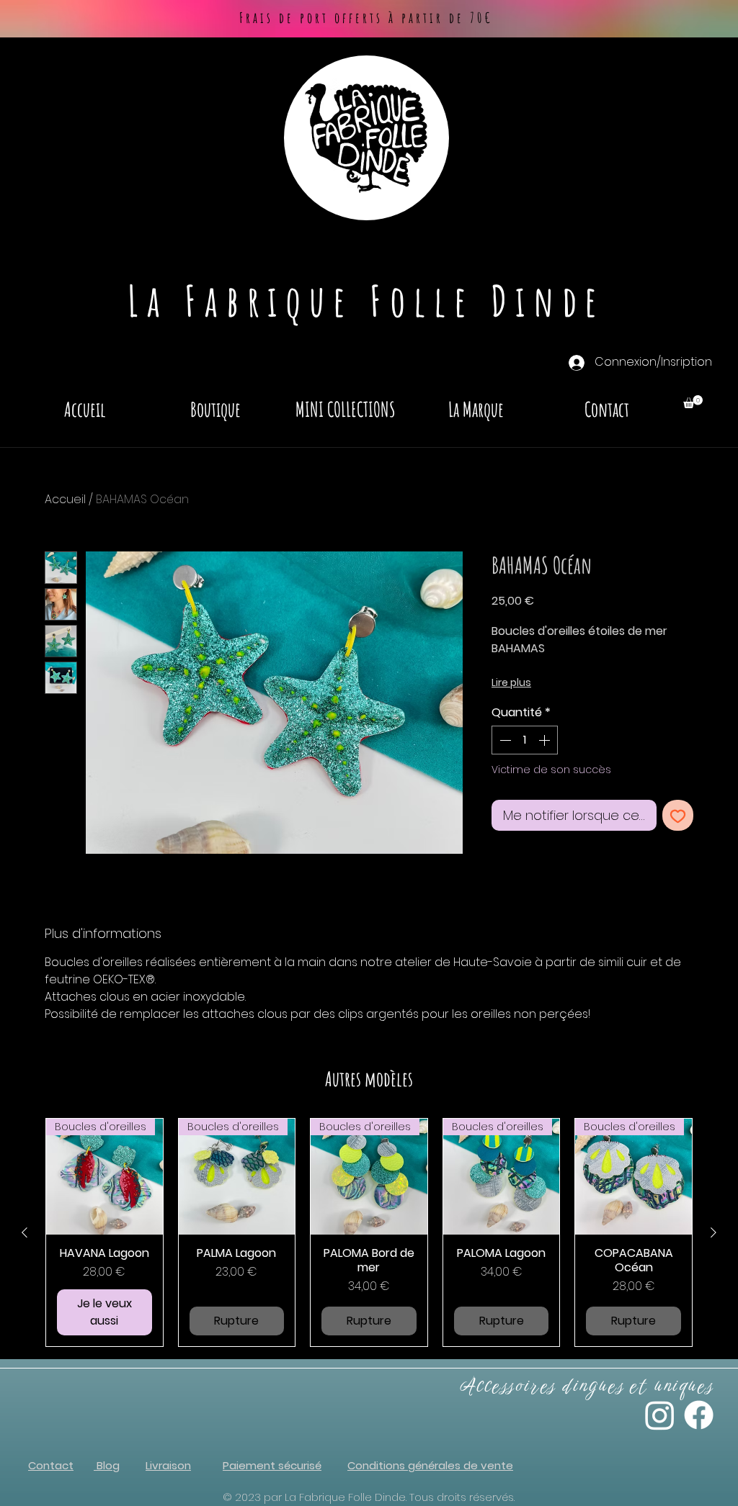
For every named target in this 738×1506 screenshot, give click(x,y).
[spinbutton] (524, 740)
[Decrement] (504, 740)
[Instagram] (660, 1415)
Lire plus (511, 682)
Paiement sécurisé (272, 1465)
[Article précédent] (24, 1232)
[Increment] (545, 740)
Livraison (168, 1465)
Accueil (65, 499)
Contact (51, 1465)
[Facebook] (699, 1415)
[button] (693, 401)
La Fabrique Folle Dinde (366, 300)
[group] (369, 1232)
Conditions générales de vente (430, 1465)
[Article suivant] (713, 1232)
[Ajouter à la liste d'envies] (677, 815)
